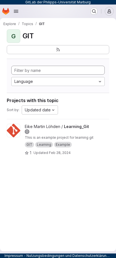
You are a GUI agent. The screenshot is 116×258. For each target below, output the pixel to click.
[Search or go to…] (94, 11)
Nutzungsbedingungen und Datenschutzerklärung (67, 255)
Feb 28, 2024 (60, 153)
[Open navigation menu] (16, 11)
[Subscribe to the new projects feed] (58, 49)
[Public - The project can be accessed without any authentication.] (27, 131)
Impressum (14, 255)
